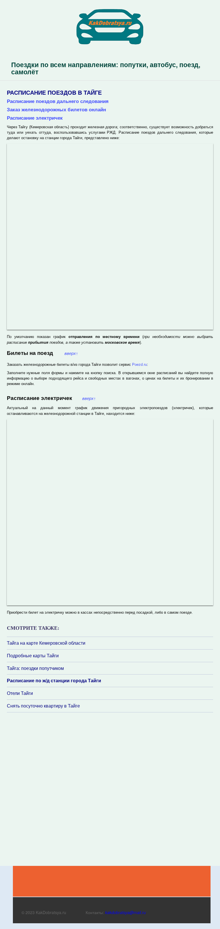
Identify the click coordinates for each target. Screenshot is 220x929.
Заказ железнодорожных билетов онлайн (56, 109)
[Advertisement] (41, 788)
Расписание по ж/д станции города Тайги (54, 680)
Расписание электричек (35, 118)
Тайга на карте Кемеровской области (46, 643)
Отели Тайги (20, 693)
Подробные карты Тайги (33, 655)
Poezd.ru (139, 364)
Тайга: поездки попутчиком (35, 668)
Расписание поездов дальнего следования (58, 101)
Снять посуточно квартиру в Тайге (43, 706)
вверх (71, 353)
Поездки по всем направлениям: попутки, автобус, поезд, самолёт (105, 68)
